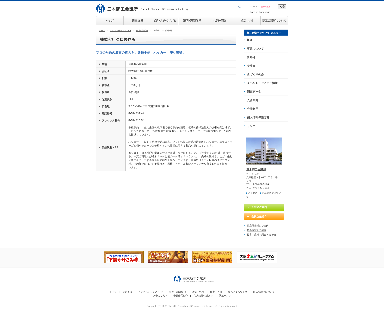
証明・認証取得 (177, 291)
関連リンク (225, 295)
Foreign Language (260, 12)
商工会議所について (274, 20)
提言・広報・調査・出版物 (261, 234)
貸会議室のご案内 (256, 230)
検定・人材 (246, 20)
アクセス (252, 192)
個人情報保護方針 (258, 117)
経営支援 (137, 20)
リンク (251, 126)
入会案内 (252, 100)
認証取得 (192, 20)
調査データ (254, 91)
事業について (255, 48)
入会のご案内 (160, 295)
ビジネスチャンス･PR (164, 20)
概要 (250, 40)
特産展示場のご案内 (258, 225)
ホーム (102, 30)
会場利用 (252, 108)
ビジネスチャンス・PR (120, 30)
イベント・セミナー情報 (262, 83)
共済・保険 (219, 20)
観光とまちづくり (237, 291)
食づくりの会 (255, 74)
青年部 (251, 57)
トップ (109, 20)
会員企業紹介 (142, 30)
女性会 (251, 65)
